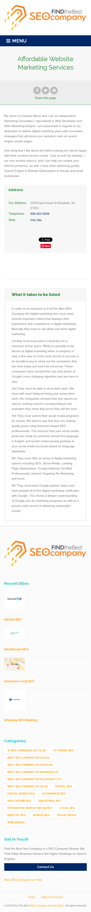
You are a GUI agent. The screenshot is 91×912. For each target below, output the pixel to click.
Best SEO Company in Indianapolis (32, 772)
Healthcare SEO (19, 800)
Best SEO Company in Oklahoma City (34, 779)
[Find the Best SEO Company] (45, 17)
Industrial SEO (50, 800)
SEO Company (38, 905)
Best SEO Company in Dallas (28, 757)
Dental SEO (63, 786)
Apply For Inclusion (52, 897)
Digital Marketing (21, 793)
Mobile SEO (41, 815)
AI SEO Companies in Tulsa (26, 750)
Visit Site (36, 220)
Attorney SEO (63, 750)
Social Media (66, 815)
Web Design (16, 822)
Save (47, 245)
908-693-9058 (39, 213)
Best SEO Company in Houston (30, 764)
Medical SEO (16, 815)
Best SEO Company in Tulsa (27, 786)
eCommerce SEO (54, 793)
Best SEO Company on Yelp (23, 879)
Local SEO (67, 808)
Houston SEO (56, 905)
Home (31, 897)
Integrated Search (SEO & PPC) (29, 808)
